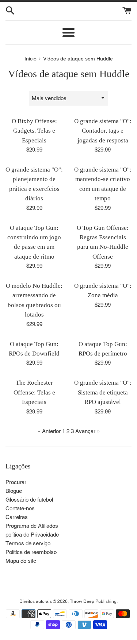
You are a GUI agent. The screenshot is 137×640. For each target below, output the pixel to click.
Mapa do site (20, 561)
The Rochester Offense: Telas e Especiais (34, 392)
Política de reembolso (31, 552)
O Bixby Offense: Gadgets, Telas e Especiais (34, 131)
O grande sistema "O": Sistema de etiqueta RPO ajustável (103, 392)
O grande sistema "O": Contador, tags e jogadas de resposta (103, 131)
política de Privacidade (32, 534)
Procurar (15, 482)
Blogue (13, 491)
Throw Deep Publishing (93, 601)
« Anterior (49, 431)
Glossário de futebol (29, 499)
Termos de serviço (27, 543)
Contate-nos (20, 508)
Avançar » (87, 431)
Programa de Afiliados (31, 526)
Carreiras (16, 517)
